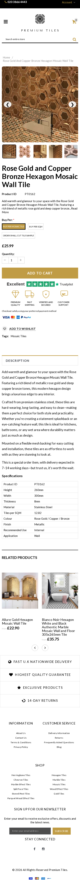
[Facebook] (34, 849)
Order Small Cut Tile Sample (18, 235)
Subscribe (61, 831)
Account (67, 2)
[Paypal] (49, 879)
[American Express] (43, 879)
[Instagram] (43, 849)
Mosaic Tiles (18, 336)
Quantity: (8, 254)
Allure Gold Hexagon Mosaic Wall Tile (17, 621)
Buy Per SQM (35, 226)
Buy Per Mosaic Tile (13, 226)
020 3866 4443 (17, 2)
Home (6, 57)
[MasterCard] (37, 879)
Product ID (9, 194)
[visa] (31, 879)
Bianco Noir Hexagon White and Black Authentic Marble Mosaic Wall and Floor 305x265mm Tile (58, 627)
